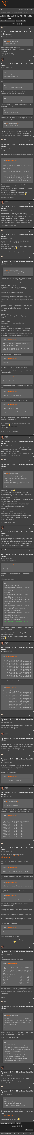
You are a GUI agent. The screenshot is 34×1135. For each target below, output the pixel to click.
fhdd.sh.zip (4, 430)
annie (7, 73)
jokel (5, 26)
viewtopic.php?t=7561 (7, 1115)
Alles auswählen (11, 160)
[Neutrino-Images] (4, 4)
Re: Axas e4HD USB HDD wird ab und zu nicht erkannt (17, 33)
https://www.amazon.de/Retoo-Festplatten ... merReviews (13, 856)
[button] (17, 24)
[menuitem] (30, 9)
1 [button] (19, 24)
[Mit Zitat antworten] (29, 28)
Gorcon (8, 41)
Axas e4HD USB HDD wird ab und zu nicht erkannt (16, 17)
